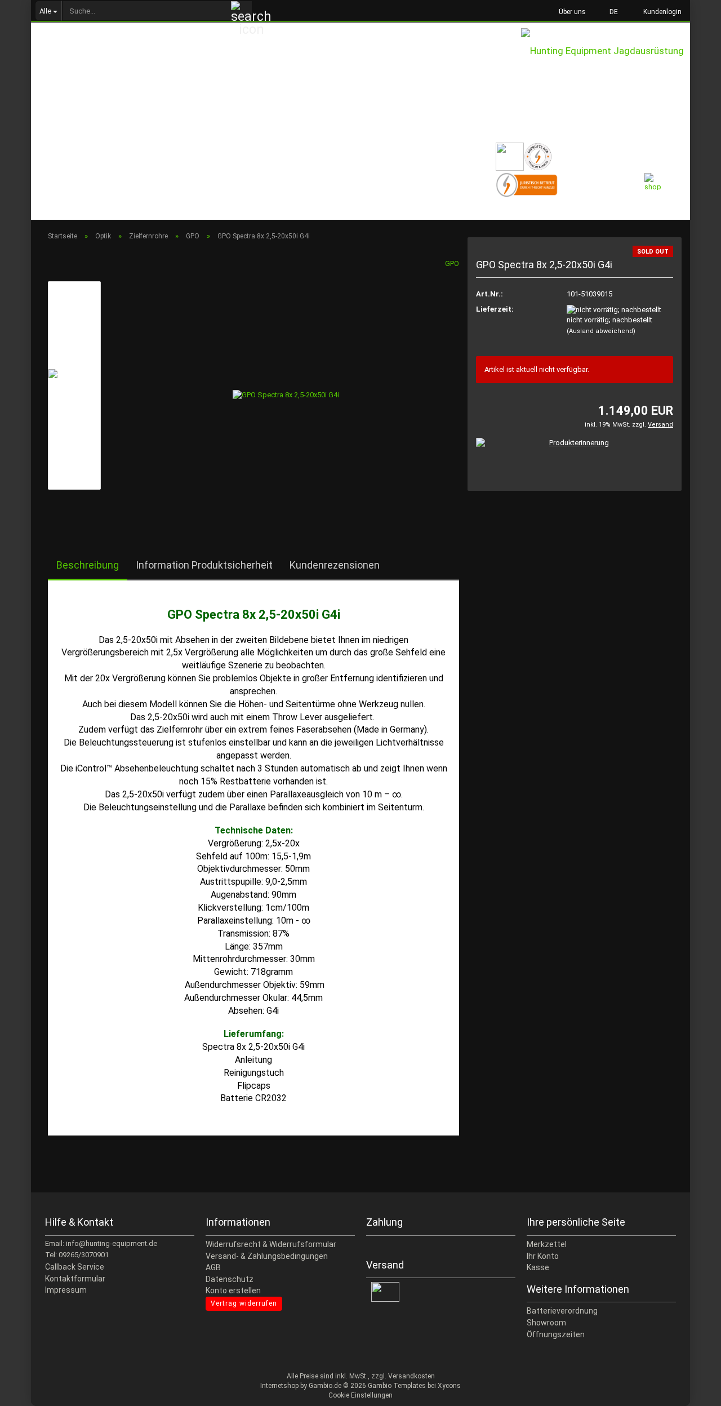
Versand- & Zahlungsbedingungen (267, 1256)
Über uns (571, 12)
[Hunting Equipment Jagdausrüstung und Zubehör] (605, 62)
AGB (213, 1267)
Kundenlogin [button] (661, 12)
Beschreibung (87, 565)
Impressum (66, 1289)
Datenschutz (229, 1279)
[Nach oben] (690, 1389)
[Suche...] (241, 11)
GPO (452, 263)
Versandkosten (411, 1376)
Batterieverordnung (562, 1310)
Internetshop (279, 1386)
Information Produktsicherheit (204, 565)
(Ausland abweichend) (601, 331)
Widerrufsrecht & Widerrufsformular (271, 1244)
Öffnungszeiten (556, 1334)
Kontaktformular (75, 1278)
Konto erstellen (233, 1290)
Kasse (538, 1267)
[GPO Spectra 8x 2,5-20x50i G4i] (286, 384)
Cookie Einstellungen (360, 1395)
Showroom (546, 1322)
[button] (610, 11)
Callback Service (74, 1266)
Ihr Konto (543, 1256)
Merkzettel (547, 1244)
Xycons (449, 1386)
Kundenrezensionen (335, 565)
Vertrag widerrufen (244, 1303)
